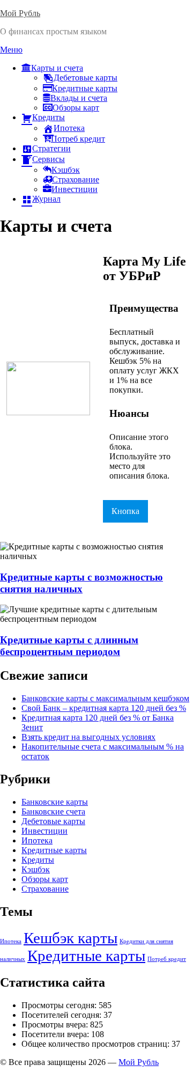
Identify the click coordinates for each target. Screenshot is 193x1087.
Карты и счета (57, 67)
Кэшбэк (65, 169)
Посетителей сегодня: (62, 1014)
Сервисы (48, 159)
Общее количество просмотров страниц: (96, 1043)
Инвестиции (74, 189)
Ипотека (69, 128)
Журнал (46, 198)
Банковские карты (54, 801)
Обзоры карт (76, 107)
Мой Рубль (20, 13)
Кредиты (48, 117)
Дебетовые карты (85, 77)
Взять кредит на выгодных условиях (88, 736)
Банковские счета (53, 811)
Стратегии (51, 148)
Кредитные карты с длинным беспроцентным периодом (69, 645)
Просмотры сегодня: (60, 1005)
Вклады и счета (78, 97)
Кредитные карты (84, 88)
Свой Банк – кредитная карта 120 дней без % (103, 708)
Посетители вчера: (56, 1034)
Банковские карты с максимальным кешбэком (105, 698)
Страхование (75, 179)
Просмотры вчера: (55, 1024)
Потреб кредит (78, 138)
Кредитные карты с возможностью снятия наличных (81, 582)
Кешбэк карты (70, 937)
